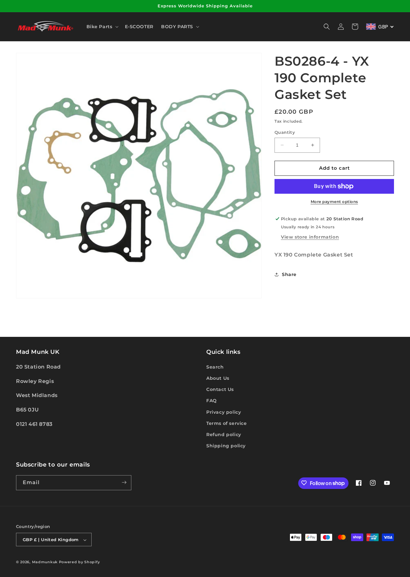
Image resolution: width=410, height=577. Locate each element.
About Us (217, 378)
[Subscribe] (124, 482)
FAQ (211, 400)
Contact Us (220, 389)
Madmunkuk (45, 562)
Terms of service (226, 423)
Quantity (285, 132)
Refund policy (223, 434)
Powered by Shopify (79, 562)
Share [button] (289, 274)
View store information (310, 237)
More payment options (334, 201)
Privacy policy (223, 412)
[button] (102, 26)
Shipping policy (226, 446)
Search (215, 367)
